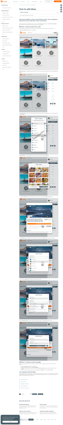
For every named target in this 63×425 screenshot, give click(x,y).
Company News (34, 1)
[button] (57, 12)
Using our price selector (25, 411)
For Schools (23, 1)
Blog (28, 1)
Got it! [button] (10, 421)
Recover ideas (43, 404)
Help (40, 1)
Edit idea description (24, 404)
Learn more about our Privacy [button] (7, 419)
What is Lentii (15, 1)
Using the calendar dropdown (47, 411)
